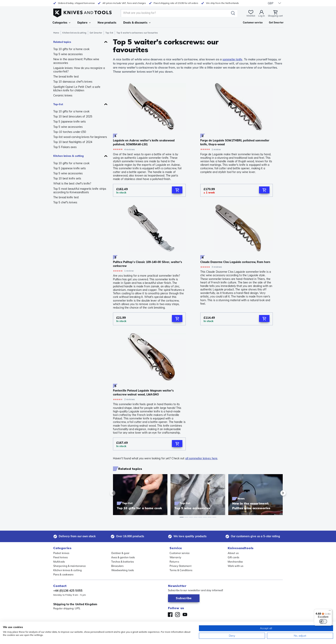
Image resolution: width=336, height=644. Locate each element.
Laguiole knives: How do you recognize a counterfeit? (79, 69)
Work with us (235, 565)
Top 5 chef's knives (65, 202)
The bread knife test (66, 76)
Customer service (180, 553)
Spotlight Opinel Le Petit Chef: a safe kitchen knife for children (76, 88)
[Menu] (329, 611)
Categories (59, 22)
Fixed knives (60, 557)
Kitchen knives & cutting (74, 32)
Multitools (59, 561)
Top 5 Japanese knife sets (69, 121)
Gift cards (233, 557)
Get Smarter (96, 32)
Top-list (109, 32)
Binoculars (117, 565)
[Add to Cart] (177, 189)
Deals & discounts (135, 22)
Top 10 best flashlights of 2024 (72, 142)
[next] (276, 493)
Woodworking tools (122, 570)
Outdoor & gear (120, 553)
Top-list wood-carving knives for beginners (80, 137)
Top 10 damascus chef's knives (72, 81)
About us (233, 553)
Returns (174, 561)
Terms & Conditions (181, 570)
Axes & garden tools (123, 557)
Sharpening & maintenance (69, 565)
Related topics (62, 41)
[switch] (323, 621)
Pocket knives (61, 553)
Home (56, 32)
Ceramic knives (62, 95)
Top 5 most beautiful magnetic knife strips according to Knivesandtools (79, 190)
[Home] (82, 12)
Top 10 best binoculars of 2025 (72, 116)
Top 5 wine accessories (68, 54)
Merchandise (235, 561)
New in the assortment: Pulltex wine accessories (76, 60)
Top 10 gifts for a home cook (71, 49)
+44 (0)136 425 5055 (67, 590)
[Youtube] (185, 614)
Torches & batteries (122, 561)
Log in (261, 15)
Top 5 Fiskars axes (65, 147)
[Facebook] (170, 614)
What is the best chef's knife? (72, 183)
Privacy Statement (181, 565)
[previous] (119, 493)
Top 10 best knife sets (67, 178)
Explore (82, 22)
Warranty (175, 557)
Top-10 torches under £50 (69, 132)
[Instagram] (177, 614)
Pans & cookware (63, 574)
